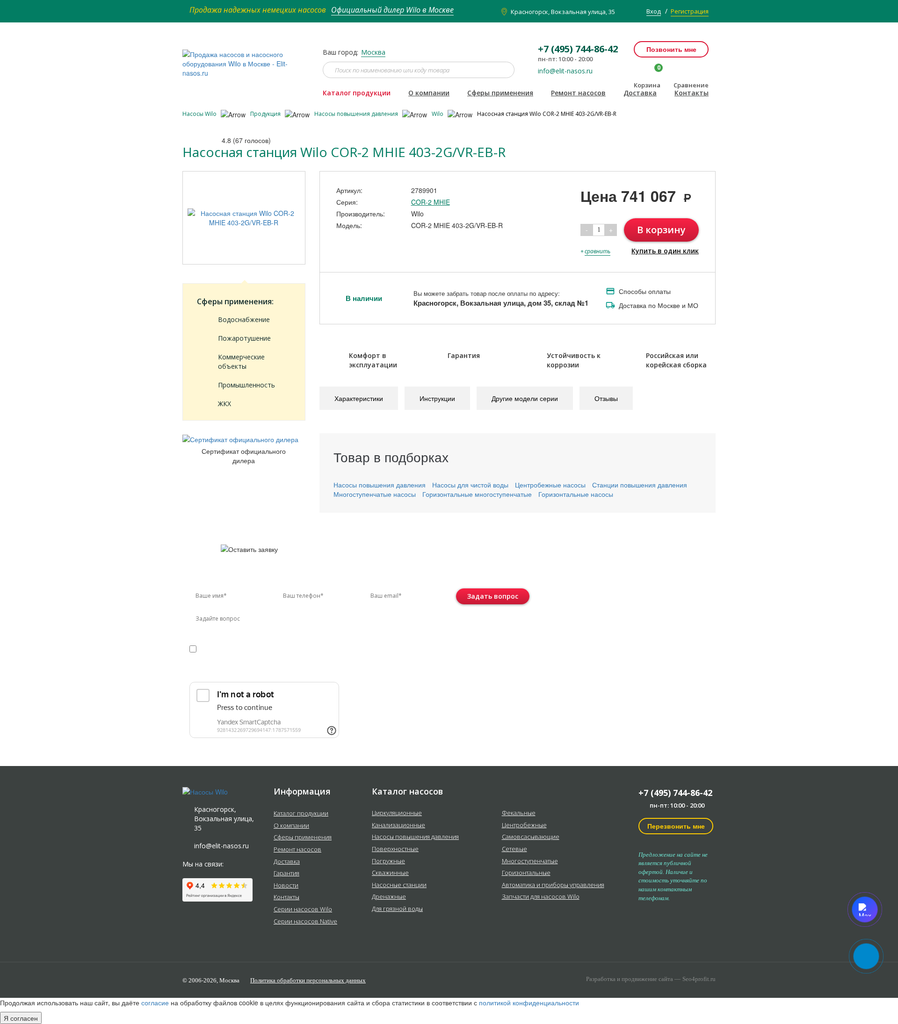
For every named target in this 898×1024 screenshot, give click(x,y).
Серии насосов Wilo (303, 909)
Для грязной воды (397, 909)
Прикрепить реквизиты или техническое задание (273, 670)
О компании (428, 92)
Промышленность (246, 384)
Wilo (438, 114)
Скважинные (390, 873)
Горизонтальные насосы (575, 494)
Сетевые (514, 849)
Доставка (640, 92)
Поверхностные (395, 849)
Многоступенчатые (530, 861)
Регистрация (690, 11)
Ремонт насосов (578, 92)
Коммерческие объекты (241, 361)
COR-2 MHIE (430, 202)
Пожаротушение (244, 338)
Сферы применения (500, 92)
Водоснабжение (244, 319)
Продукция (266, 114)
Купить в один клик (665, 250)
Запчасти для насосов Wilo (540, 897)
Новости (286, 885)
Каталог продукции (357, 92)
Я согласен (21, 1018)
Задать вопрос (492, 596)
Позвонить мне (671, 49)
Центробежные (524, 825)
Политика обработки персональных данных (308, 980)
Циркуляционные (397, 813)
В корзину (661, 229)
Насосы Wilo (200, 114)
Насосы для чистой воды (470, 484)
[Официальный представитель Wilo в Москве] (245, 58)
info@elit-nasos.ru (565, 71)
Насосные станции (399, 885)
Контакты (691, 92)
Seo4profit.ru (699, 978)
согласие (229, 648)
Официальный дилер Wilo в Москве (392, 10)
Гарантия (286, 873)
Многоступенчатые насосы (374, 494)
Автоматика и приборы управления (553, 885)
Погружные (388, 861)
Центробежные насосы (550, 484)
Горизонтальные (526, 873)
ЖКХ (224, 403)
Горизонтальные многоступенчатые (477, 494)
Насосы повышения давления (356, 114)
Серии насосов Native (305, 921)
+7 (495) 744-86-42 (675, 792)
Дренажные (389, 897)
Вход (653, 11)
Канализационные (398, 825)
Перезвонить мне (676, 826)
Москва (373, 52)
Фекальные (519, 813)
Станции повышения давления (639, 484)
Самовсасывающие (530, 837)
